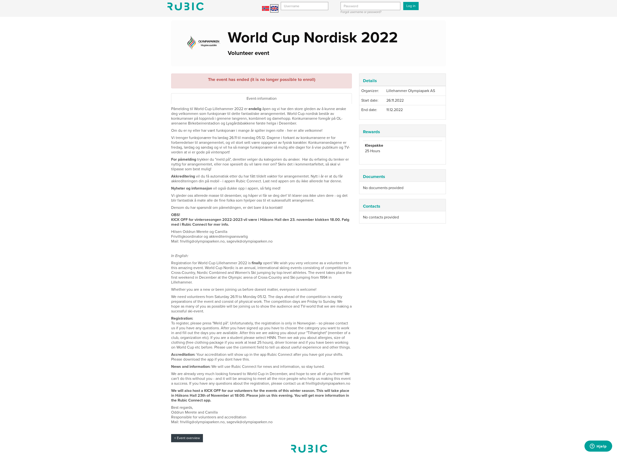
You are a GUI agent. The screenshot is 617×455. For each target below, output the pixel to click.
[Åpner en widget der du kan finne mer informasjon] (598, 447)
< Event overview (187, 438)
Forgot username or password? (361, 12)
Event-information (262, 98)
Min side (186, 6)
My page (309, 449)
